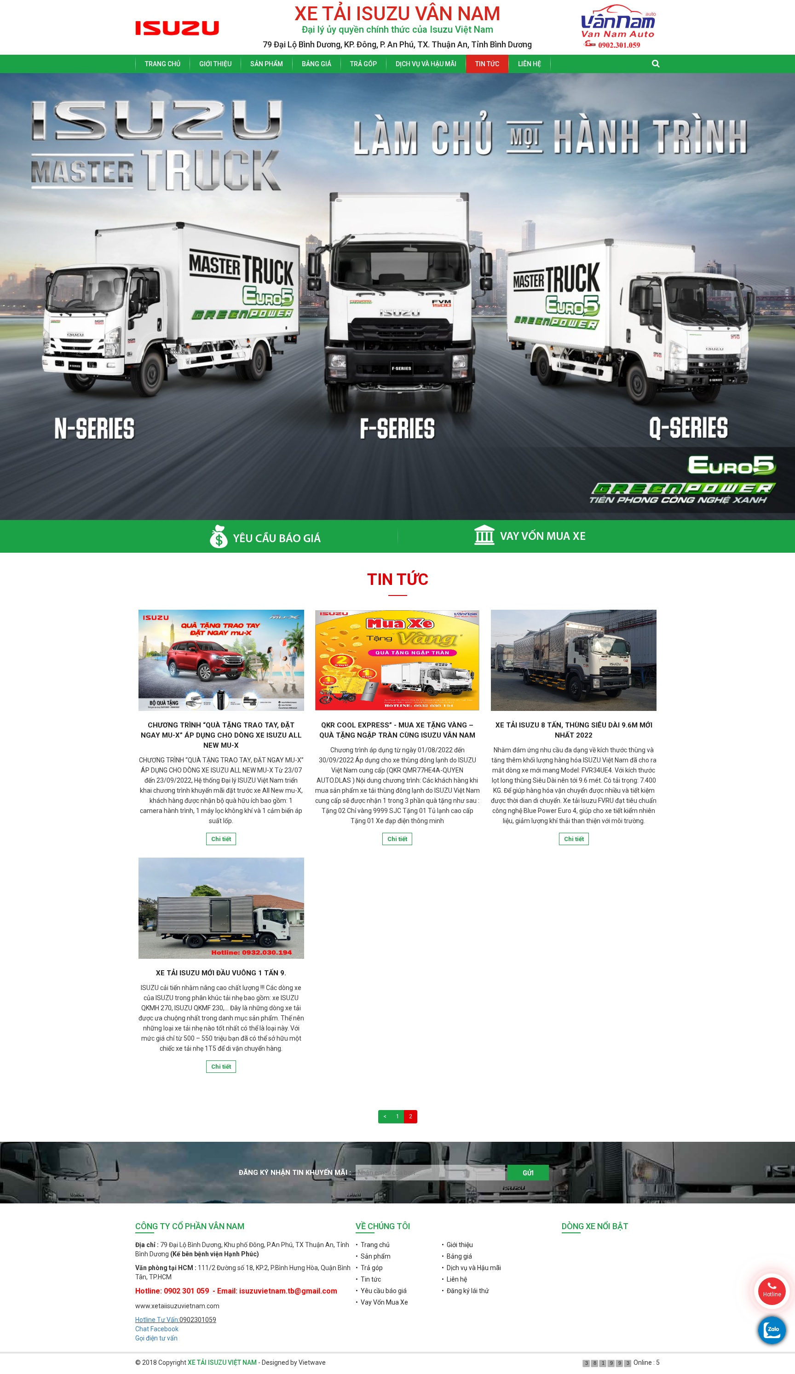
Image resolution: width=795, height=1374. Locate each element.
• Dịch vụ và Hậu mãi (471, 1267)
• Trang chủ (373, 1244)
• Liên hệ (454, 1279)
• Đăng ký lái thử (465, 1290)
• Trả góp (369, 1267)
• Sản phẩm (373, 1256)
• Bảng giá (457, 1256)
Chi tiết (221, 839)
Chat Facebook (157, 1329)
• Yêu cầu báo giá (381, 1290)
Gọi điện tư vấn (156, 1338)
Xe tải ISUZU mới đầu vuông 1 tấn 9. (221, 973)
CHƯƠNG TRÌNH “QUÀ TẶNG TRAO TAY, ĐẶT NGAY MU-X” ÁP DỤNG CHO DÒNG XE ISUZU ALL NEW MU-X (221, 735)
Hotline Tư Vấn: (157, 1319)
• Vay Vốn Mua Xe (382, 1302)
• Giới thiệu (457, 1244)
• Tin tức (368, 1279)
